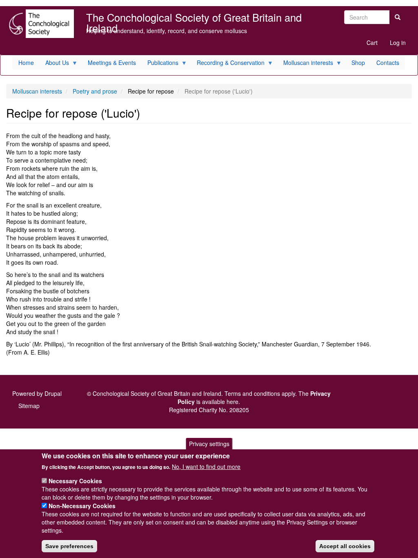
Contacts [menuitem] (387, 62)
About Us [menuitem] (54, 63)
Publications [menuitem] (160, 63)
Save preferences (69, 546)
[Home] (40, 23)
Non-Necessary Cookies (82, 506)
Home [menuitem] (26, 62)
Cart (372, 42)
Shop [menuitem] (358, 62)
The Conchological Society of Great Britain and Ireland (194, 18)
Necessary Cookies (75, 481)
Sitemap (29, 406)
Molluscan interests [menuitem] (305, 63)
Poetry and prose (95, 91)
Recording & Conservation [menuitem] (228, 63)
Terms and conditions (252, 393)
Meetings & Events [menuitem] (112, 62)
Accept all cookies (345, 546)
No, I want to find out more (206, 466)
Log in (398, 42)
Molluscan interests (37, 91)
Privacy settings (209, 444)
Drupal (53, 393)
